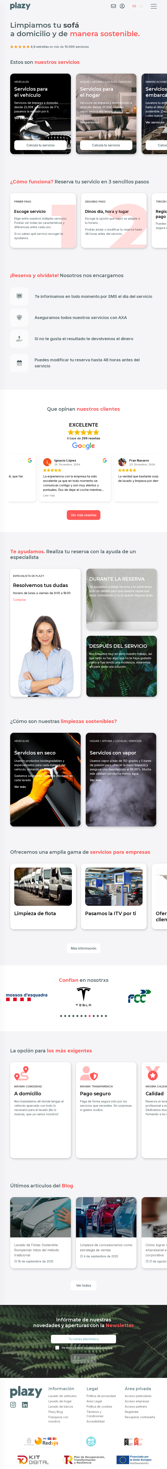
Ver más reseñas (83, 515)
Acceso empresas (137, 1401)
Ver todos (83, 1285)
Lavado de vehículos (62, 1396)
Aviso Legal (94, 1401)
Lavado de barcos (60, 1406)
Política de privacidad (101, 1396)
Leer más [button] (20, 495)
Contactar (19, 599)
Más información (83, 948)
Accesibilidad (95, 1421)
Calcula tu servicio (40, 145)
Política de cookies (99, 1406)
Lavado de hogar (60, 1401)
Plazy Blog (55, 1411)
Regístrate (131, 1411)
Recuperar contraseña (140, 1417)
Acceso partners (136, 1406)
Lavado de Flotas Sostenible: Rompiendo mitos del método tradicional (36, 1250)
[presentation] (13, 113)
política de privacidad (99, 1347)
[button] (137, 6)
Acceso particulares (138, 1396)
